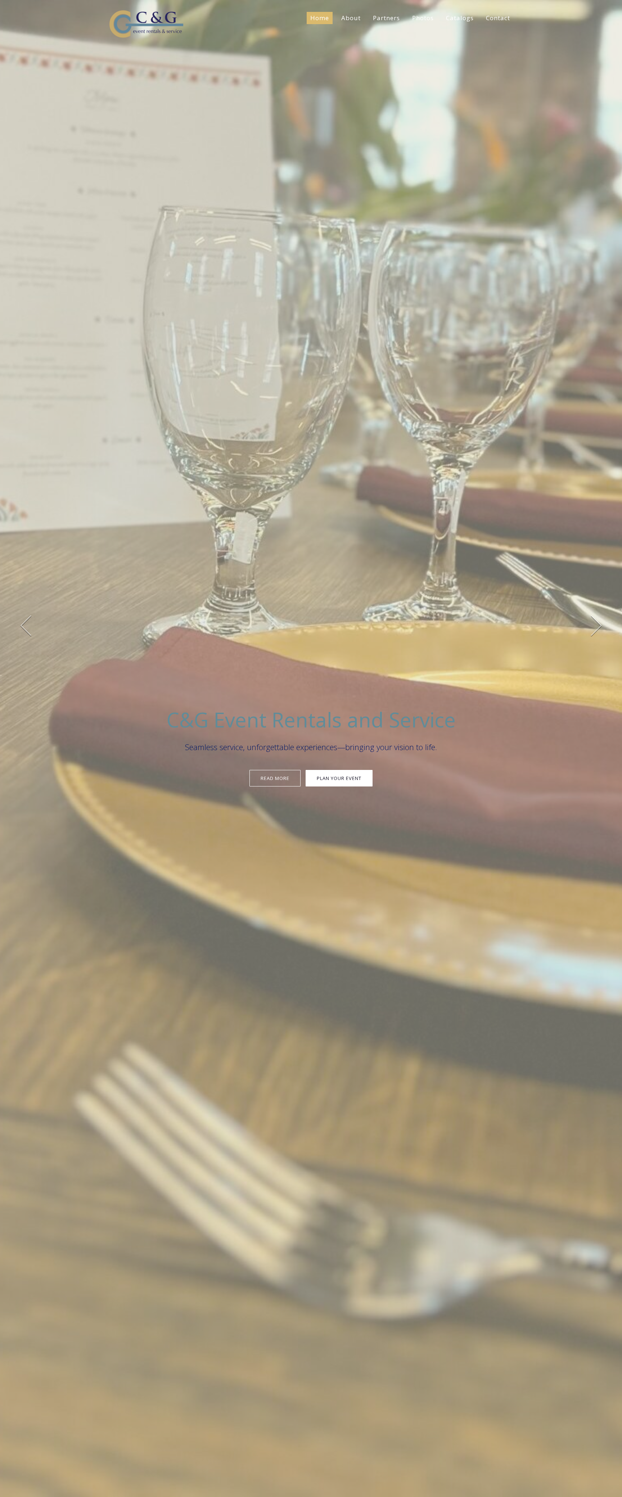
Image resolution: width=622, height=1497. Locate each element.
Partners (386, 18)
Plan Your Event (339, 778)
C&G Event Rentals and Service (311, 719)
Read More (275, 778)
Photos (423, 18)
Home (319, 18)
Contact (498, 18)
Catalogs (460, 18)
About (351, 18)
